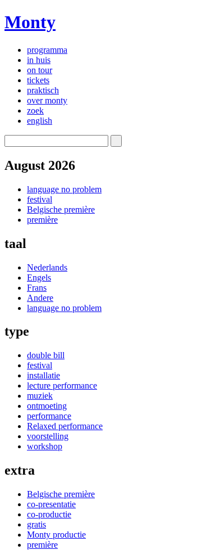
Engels (39, 277)
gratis (36, 524)
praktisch (43, 90)
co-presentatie (51, 504)
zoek (35, 110)
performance (49, 416)
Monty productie (56, 534)
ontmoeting (47, 406)
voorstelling (47, 436)
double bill (46, 355)
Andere (40, 298)
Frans (37, 287)
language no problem (64, 189)
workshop (44, 446)
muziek (40, 395)
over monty (47, 100)
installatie (43, 375)
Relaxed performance (65, 426)
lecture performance (62, 385)
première (42, 219)
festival (39, 199)
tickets (38, 80)
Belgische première (61, 209)
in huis (38, 60)
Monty (30, 22)
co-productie (49, 514)
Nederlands (47, 267)
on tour (39, 70)
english (39, 120)
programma (47, 50)
